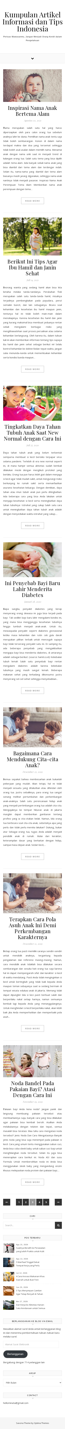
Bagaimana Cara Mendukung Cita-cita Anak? (32, 759)
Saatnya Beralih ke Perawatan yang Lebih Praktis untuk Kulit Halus (30, 1249)
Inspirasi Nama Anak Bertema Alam (32, 110)
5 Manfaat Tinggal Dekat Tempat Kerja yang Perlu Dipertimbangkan (28, 1264)
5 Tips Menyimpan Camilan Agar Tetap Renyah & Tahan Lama (29, 1292)
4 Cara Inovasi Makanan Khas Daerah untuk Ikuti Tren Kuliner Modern (30, 1278)
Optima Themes (41, 1423)
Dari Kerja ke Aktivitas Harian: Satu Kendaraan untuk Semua (30, 1306)
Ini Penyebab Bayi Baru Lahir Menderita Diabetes (32, 588)
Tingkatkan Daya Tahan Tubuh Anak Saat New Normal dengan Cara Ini (32, 432)
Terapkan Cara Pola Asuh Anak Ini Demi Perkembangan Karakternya (32, 928)
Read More (32, 200)
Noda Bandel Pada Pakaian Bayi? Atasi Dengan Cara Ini (32, 1089)
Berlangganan (15, 1354)
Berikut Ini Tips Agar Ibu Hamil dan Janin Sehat (32, 267)
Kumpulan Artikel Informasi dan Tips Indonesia (32, 21)
